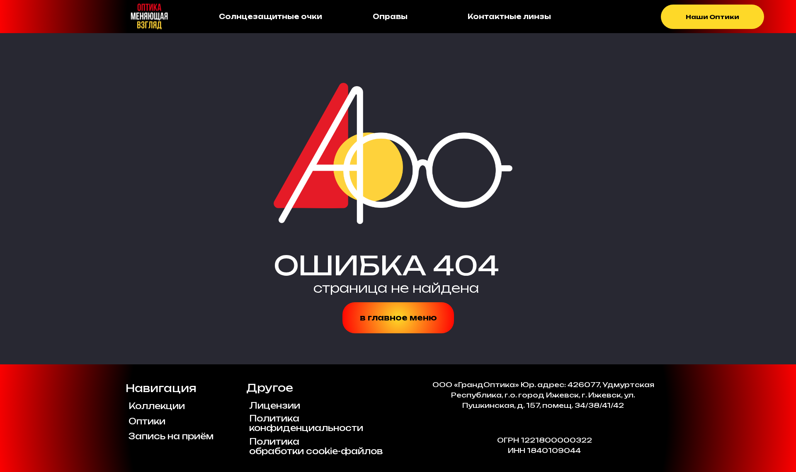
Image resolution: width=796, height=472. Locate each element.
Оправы (390, 16)
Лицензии (274, 405)
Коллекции (157, 406)
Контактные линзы (509, 16)
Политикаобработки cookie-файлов (316, 446)
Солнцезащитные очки (270, 16)
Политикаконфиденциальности (306, 423)
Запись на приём (171, 436)
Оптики (147, 421)
